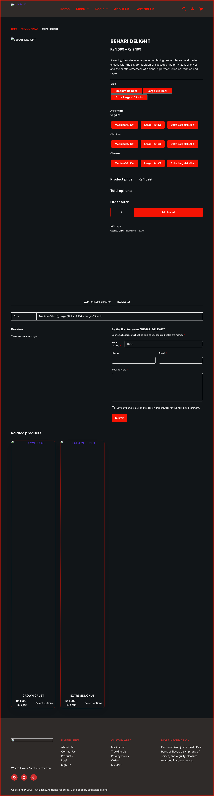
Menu (80, 9)
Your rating (116, 344)
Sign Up (66, 765)
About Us (121, 9)
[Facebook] (14, 777)
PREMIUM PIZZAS (135, 230)
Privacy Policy (120, 756)
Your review (120, 369)
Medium (124, 124)
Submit (119, 417)
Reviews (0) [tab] (123, 302)
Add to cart (168, 212)
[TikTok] (33, 777)
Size (113, 83)
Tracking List (119, 751)
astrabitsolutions (98, 789)
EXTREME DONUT (82, 695)
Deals (99, 9)
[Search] (184, 9)
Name (116, 353)
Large (152, 124)
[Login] (192, 9)
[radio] (126, 90)
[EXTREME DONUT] (82, 566)
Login (64, 760)
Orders (115, 760)
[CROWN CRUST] (33, 566)
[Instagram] (24, 777)
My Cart (116, 765)
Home (65, 9)
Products (67, 756)
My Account (118, 747)
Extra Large (183, 124)
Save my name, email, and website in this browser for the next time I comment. (158, 407)
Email (163, 353)
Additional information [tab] (97, 302)
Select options (44, 703)
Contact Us (144, 9)
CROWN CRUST (33, 695)
